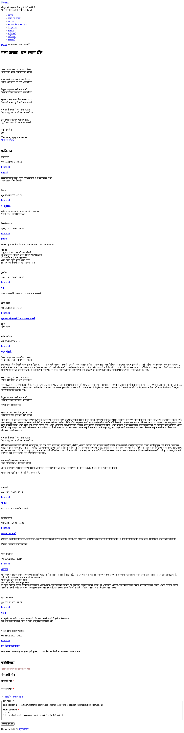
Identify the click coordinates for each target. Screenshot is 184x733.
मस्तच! (4, 172)
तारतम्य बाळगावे (8, 533)
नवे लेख (11, 21)
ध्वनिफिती (12, 33)
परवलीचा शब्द (7, 689)
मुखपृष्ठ (4, 44)
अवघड (4, 569)
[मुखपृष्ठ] (5, 2)
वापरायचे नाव (7, 681)
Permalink (5, 167)
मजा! (3, 612)
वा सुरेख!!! (6, 205)
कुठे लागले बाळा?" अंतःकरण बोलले (18, 318)
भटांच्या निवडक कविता (17, 24)
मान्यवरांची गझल (8, 140)
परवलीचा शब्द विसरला (14, 697)
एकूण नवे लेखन (14, 18)
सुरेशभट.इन (23, 729)
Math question (11, 709)
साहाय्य (11, 30)
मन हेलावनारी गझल (10, 646)
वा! (2, 287)
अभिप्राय (12, 36)
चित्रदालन (12, 27)
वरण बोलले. (6, 351)
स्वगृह (10, 15)
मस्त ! (4, 239)
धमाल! (4, 502)
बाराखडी (11, 39)
